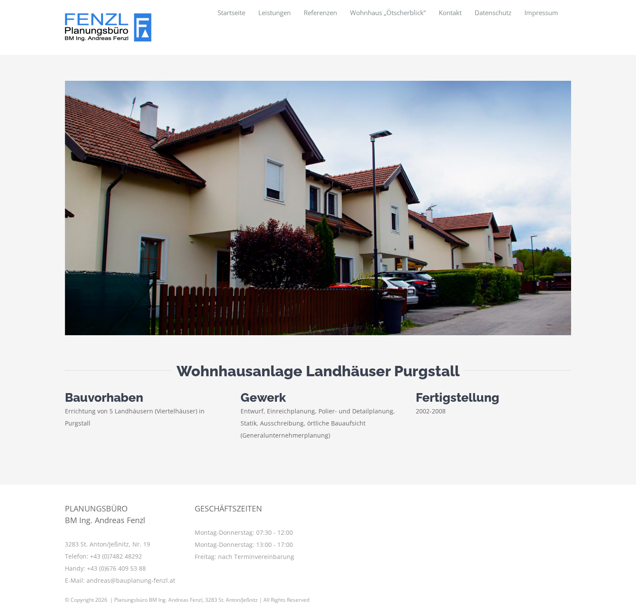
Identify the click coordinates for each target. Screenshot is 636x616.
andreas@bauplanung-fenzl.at (131, 580)
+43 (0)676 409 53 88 (116, 568)
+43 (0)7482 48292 (116, 556)
